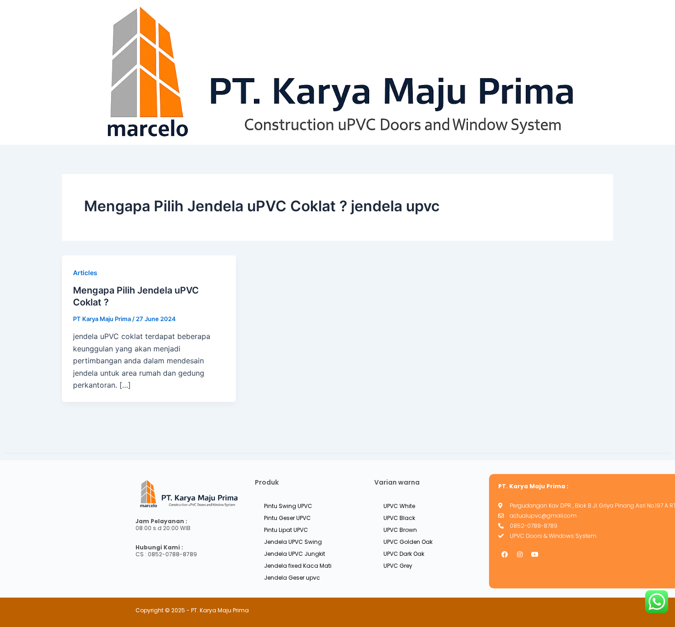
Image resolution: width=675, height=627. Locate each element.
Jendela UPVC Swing (293, 542)
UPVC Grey (397, 566)
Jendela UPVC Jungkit (294, 554)
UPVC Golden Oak (408, 542)
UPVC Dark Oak (403, 554)
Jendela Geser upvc (292, 578)
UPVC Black (399, 518)
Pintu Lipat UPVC (286, 530)
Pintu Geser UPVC (287, 518)
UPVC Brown (400, 530)
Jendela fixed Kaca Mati (298, 566)
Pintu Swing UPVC (288, 506)
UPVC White (399, 506)
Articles (85, 273)
